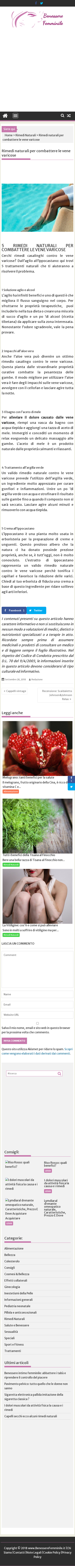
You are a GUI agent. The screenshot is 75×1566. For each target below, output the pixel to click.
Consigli (9, 1267)
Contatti (19, 1552)
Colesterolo (11, 1261)
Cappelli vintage (16, 691)
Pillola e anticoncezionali (20, 1312)
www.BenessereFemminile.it (46, 1548)
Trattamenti (12, 1351)
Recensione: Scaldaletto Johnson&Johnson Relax (57, 695)
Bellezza (9, 1255)
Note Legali (34, 1552)
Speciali (9, 1338)
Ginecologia (12, 1287)
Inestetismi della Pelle (18, 1293)
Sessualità (11, 1332)
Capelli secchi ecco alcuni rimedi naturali (30, 1416)
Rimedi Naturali (25, 135)
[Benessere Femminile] (5, 115)
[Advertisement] (37, 72)
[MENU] (15, 115)
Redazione (37, 679)
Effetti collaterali (15, 1280)
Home (9, 135)
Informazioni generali (18, 1299)
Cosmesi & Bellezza (16, 1274)
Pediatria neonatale (17, 1306)
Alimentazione (11, 791)
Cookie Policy (51, 1552)
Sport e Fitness (14, 1344)
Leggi (48, 1170)
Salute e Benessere (16, 1325)
